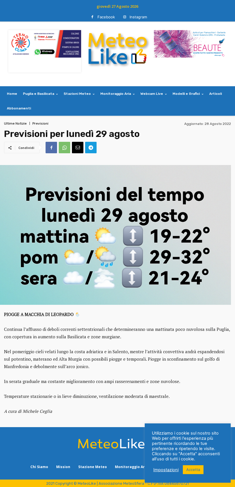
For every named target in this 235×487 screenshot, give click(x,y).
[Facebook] (92, 17)
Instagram (138, 17)
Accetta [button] (193, 469)
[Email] (77, 147)
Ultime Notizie (15, 123)
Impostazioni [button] (166, 469)
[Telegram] (91, 147)
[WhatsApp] (64, 147)
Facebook (106, 17)
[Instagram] (124, 17)
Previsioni (40, 123)
